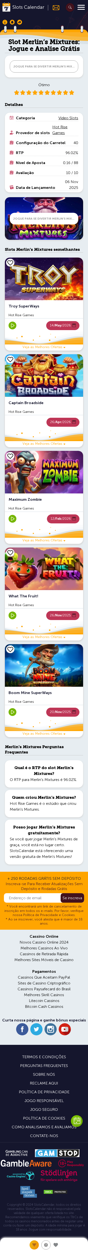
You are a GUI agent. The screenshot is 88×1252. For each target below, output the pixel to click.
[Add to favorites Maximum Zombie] (10, 456)
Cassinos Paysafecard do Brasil (44, 989)
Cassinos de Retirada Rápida (44, 954)
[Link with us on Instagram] (50, 1029)
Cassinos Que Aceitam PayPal (44, 977)
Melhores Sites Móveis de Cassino (44, 959)
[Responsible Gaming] (71, 1163)
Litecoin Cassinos (44, 1000)
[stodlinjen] (59, 1180)
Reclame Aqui (44, 1083)
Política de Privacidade (44, 1092)
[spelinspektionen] (28, 1192)
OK (21, 1242)
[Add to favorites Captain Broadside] (10, 359)
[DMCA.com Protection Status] (55, 1191)
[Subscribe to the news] (54, 7)
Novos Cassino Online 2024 (44, 942)
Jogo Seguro (44, 1109)
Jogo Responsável (44, 1100)
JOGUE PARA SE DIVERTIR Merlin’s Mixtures (45, 66)
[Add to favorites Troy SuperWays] (10, 263)
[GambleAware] (26, 1163)
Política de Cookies (44, 1118)
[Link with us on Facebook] (22, 1029)
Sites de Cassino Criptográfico (44, 983)
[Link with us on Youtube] (65, 1029)
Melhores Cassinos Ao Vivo (44, 948)
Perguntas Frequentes (44, 1065)
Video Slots (68, 118)
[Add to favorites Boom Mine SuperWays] (10, 649)
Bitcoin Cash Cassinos (44, 1006)
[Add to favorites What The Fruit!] (10, 552)
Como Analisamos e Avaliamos (44, 1127)
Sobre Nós (44, 1074)
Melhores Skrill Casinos (44, 994)
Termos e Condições (44, 1057)
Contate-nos (44, 1135)
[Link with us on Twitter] (36, 1029)
